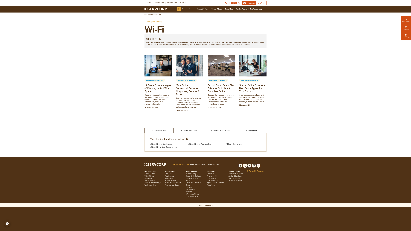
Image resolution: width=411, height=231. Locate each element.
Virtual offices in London (235, 144)
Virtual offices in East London (161, 144)
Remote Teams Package (152, 183)
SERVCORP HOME (172, 3)
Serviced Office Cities (189, 130)
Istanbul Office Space (235, 176)
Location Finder (188, 9)
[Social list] (240, 165)
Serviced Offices (202, 9)
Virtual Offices (216, 9)
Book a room (211, 178)
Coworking (229, 9)
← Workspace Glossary (153, 21)
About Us (148, 3)
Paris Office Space (234, 178)
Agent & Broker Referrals (215, 183)
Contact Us (406, 29)
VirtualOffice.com (192, 178)
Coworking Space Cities (220, 130)
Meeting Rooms (241, 9)
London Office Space (235, 180)
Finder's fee (211, 185)
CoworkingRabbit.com (193, 176)
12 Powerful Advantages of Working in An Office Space (157, 88)
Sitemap (189, 192)
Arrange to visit (406, 37)
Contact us (210, 174)
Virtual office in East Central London (163, 147)
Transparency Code (172, 185)
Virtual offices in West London (199, 144)
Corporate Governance (173, 183)
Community (169, 178)
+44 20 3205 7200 (234, 3)
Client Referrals (212, 180)
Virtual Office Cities (159, 130)
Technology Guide (192, 196)
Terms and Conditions (193, 183)
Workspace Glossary (193, 194)
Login (263, 3)
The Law (189, 187)
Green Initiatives (170, 180)
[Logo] (155, 9)
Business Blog (159, 3)
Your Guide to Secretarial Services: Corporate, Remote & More (187, 89)
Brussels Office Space (235, 174)
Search (184, 3)
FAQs (188, 180)
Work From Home (150, 185)
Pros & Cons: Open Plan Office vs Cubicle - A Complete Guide (221, 88)
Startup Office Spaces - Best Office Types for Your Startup (252, 88)
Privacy (188, 185)
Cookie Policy (190, 189)
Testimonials (169, 176)
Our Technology (256, 9)
